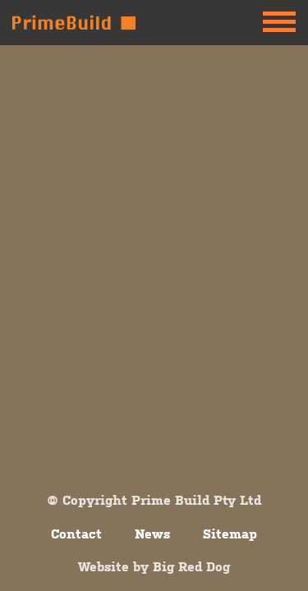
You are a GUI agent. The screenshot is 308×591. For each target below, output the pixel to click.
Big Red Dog (191, 566)
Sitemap (230, 533)
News (152, 533)
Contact (76, 533)
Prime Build (74, 22)
